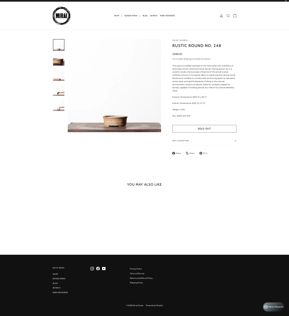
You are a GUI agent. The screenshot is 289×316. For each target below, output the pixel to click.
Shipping (187, 59)
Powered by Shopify (154, 305)
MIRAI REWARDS (167, 15)
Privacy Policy (136, 269)
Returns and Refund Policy (141, 278)
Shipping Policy (136, 283)
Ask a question (180, 141)
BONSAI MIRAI (131, 15)
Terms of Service (137, 273)
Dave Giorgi (180, 40)
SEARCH (153, 15)
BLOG (145, 15)
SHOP (117, 15)
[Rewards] (273, 306)
